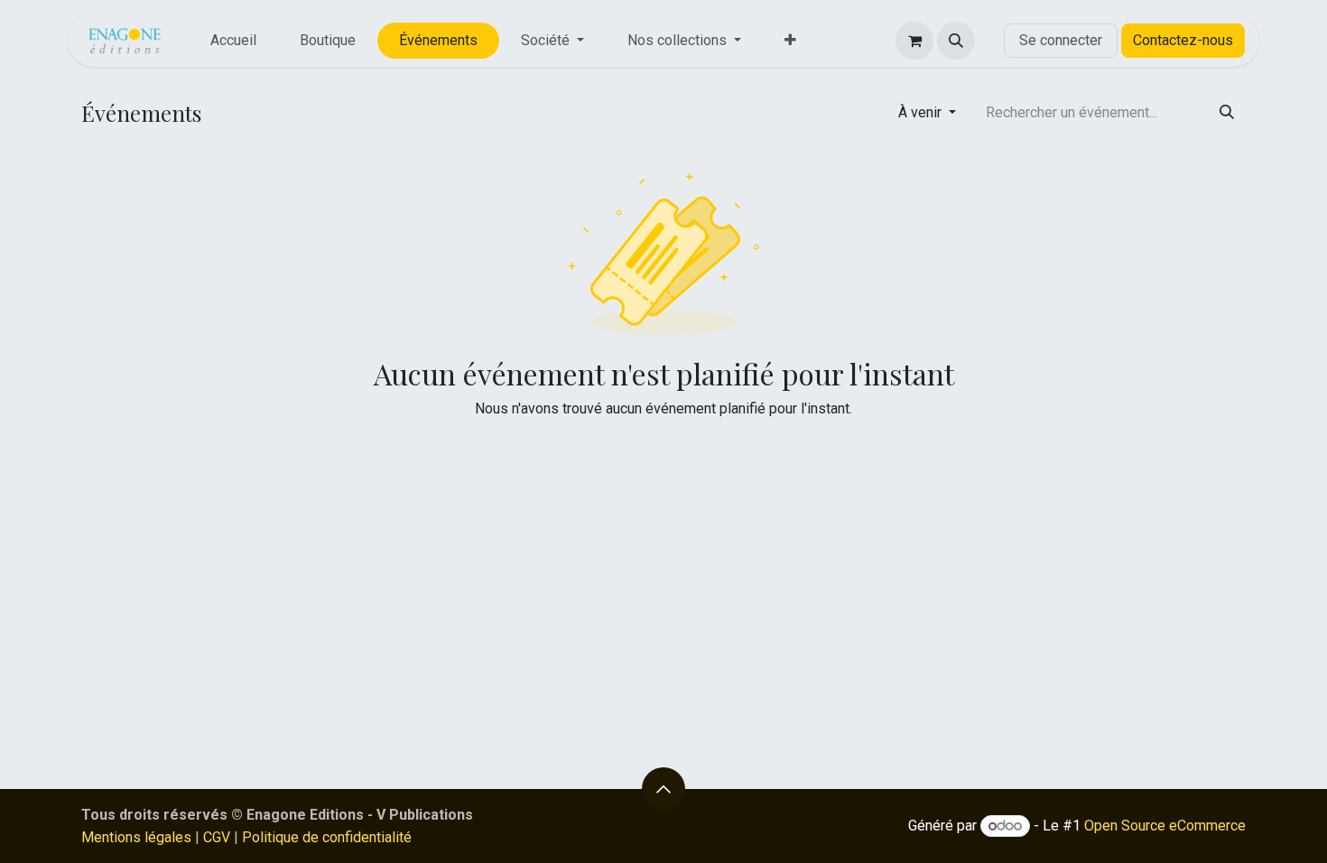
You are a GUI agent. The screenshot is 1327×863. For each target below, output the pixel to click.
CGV (216, 837)
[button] (956, 41)
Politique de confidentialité (327, 837)
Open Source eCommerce (1165, 825)
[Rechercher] (1227, 113)
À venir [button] (921, 112)
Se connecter (1060, 40)
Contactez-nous (1183, 40)
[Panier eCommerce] (914, 41)
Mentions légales (136, 837)
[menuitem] (233, 41)
